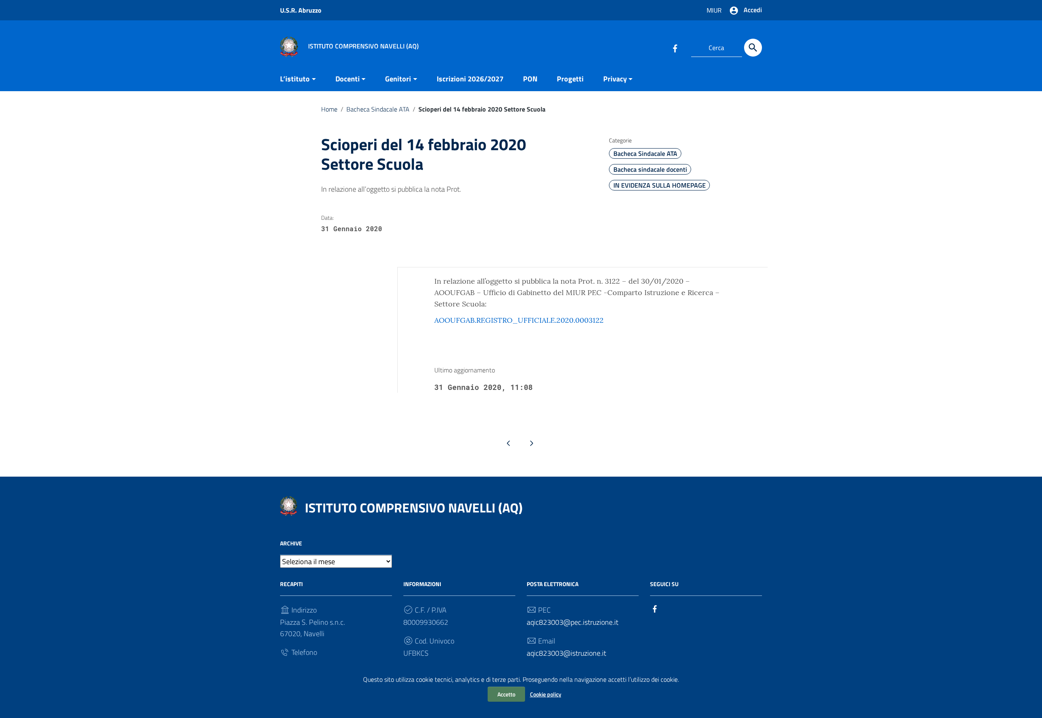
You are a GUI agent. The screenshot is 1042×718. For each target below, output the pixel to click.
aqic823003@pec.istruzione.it (572, 622)
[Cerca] (753, 48)
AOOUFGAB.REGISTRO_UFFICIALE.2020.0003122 (519, 320)
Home (329, 109)
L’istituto (295, 78)
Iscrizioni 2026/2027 (470, 78)
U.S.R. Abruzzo (301, 10)
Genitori (398, 78)
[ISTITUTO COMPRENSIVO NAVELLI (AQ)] (289, 46)
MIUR (714, 10)
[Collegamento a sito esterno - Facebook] (675, 48)
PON (530, 78)
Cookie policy (545, 694)
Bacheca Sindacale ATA (377, 109)
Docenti (347, 78)
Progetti (570, 78)
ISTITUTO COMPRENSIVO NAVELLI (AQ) (414, 507)
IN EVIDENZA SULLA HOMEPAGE (659, 185)
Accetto (506, 694)
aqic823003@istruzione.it (566, 653)
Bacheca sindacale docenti (650, 169)
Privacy (615, 78)
